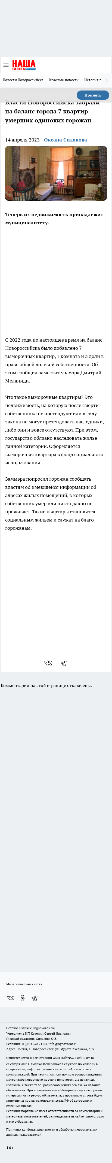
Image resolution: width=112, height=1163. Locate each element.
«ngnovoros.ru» (44, 1028)
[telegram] (65, 663)
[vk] (48, 663)
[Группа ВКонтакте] (10, 998)
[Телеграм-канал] (35, 998)
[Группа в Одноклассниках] (22, 998)
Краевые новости (64, 79)
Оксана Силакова (65, 140)
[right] (106, 80)
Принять (93, 95)
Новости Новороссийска (23, 79)
